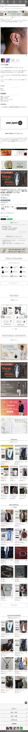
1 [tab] (12, 17)
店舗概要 (14, 723)
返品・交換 (14, 716)
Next (26, 14)
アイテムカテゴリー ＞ (14, 283)
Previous (1, 14)
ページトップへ (26, 703)
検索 (27, 5)
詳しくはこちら (22, 231)
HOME (1, 19)
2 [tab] (13, 17)
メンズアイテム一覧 (8, 19)
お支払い (14, 708)
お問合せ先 (14, 720)
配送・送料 (14, 712)
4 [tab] (15, 17)
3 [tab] (14, 17)
